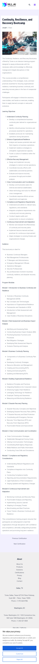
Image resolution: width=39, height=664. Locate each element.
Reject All (19, 659)
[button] (29, 4)
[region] (19, 646)
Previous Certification (19, 538)
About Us (19, 564)
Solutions (19, 570)
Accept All (19, 648)
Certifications (19, 573)
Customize (19, 654)
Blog (19, 578)
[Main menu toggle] (35, 5)
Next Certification (19, 544)
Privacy (19, 575)
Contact (19, 581)
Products (19, 567)
